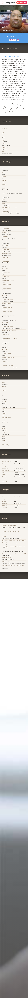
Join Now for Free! (21, 2)
